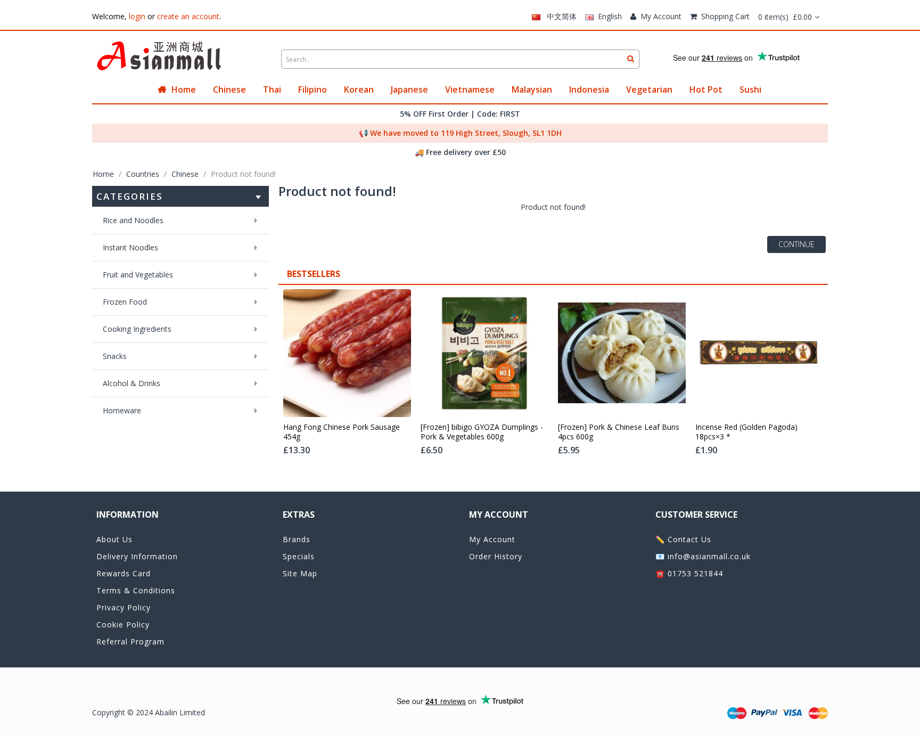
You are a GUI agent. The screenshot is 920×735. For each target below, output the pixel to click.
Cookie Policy (123, 624)
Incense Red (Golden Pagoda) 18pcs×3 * (746, 432)
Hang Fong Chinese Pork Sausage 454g (341, 432)
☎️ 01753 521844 (689, 573)
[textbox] (460, 59)
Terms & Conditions (135, 590)
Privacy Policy (123, 607)
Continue (796, 244)
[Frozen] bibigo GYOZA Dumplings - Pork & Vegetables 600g (482, 432)
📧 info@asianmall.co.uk (703, 556)
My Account (660, 16)
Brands (296, 539)
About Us (114, 539)
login (137, 16)
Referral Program (130, 641)
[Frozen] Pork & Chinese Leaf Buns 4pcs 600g (618, 432)
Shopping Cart (725, 16)
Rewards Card (123, 573)
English (608, 16)
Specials (299, 556)
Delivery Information (137, 556)
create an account (188, 16)
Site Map (300, 573)
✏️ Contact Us (683, 539)
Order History (495, 556)
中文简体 (558, 16)
